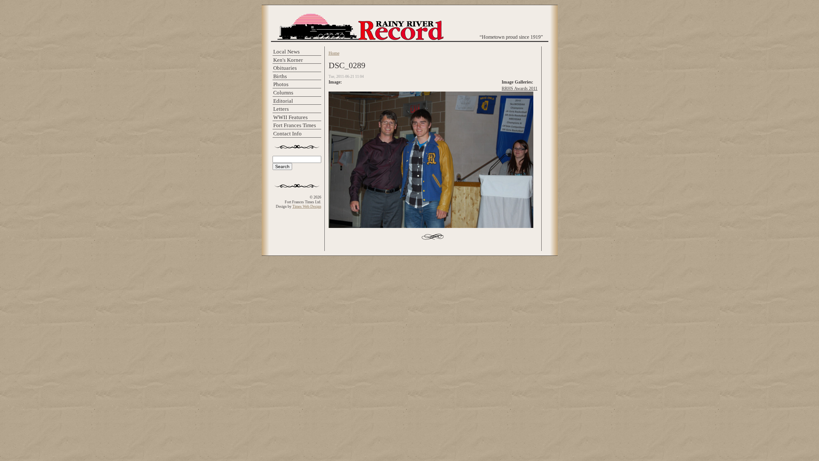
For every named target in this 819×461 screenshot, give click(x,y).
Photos (281, 84)
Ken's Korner (288, 60)
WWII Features (290, 117)
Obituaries (285, 68)
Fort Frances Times (294, 125)
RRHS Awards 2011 (519, 88)
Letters (281, 109)
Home (334, 53)
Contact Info (287, 134)
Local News (286, 52)
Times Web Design (306, 206)
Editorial (283, 101)
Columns (283, 93)
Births (280, 76)
